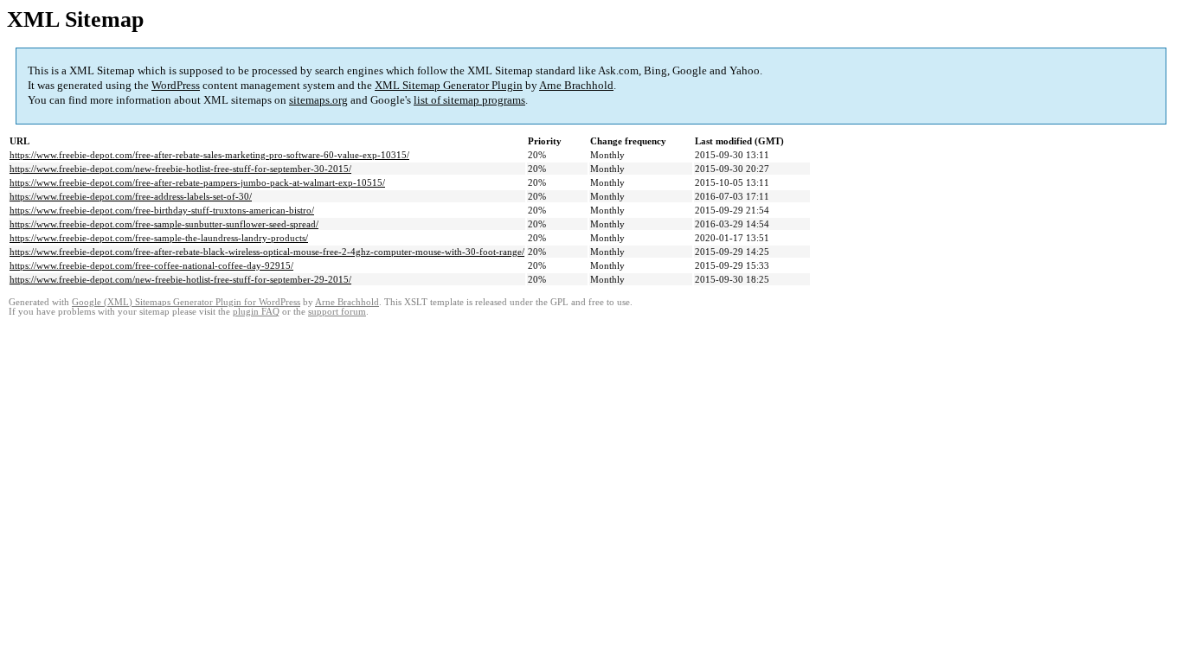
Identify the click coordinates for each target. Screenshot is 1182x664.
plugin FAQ (256, 311)
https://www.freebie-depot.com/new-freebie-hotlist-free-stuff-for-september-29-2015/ (180, 279)
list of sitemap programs (469, 99)
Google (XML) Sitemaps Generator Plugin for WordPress (186, 302)
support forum (337, 311)
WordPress (175, 85)
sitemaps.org (318, 99)
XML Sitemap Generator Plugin (449, 85)
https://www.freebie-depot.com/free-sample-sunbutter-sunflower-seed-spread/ (164, 224)
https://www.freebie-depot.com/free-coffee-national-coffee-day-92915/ (151, 265)
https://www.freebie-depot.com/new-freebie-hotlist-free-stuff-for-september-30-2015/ (180, 168)
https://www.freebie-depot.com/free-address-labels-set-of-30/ (131, 196)
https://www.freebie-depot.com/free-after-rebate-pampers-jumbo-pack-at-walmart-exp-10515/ (197, 182)
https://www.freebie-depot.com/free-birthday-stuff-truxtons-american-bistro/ (162, 210)
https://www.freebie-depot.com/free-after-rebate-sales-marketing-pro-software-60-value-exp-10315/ (209, 155)
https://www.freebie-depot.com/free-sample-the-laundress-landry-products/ (159, 238)
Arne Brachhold (576, 85)
